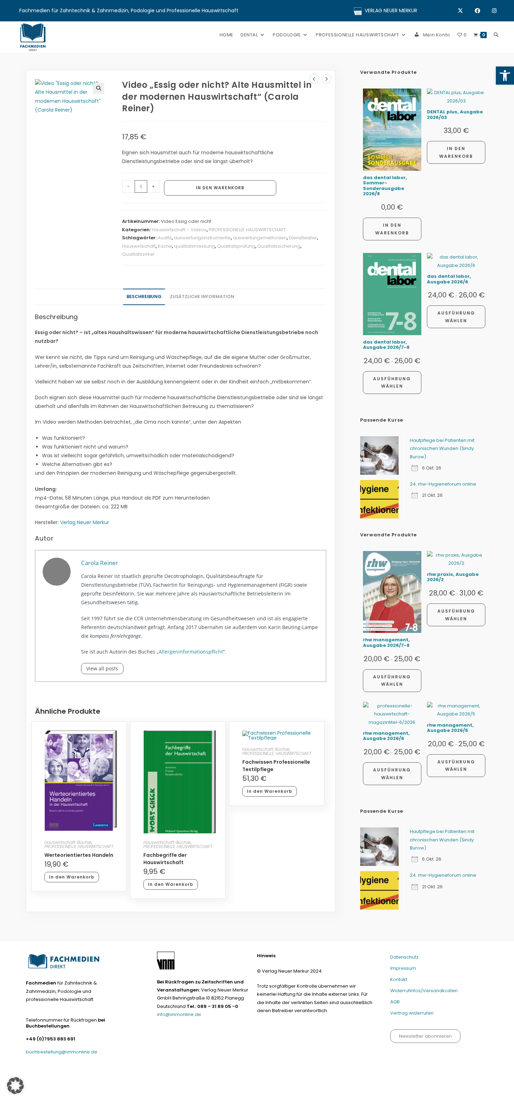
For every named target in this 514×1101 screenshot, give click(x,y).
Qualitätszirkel (138, 254)
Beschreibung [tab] (144, 296)
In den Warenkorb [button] (71, 877)
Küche (165, 246)
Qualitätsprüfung (236, 246)
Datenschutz (404, 957)
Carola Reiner (99, 563)
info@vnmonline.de (179, 1014)
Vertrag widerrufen (412, 1013)
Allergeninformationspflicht (191, 651)
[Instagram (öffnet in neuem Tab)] (494, 10)
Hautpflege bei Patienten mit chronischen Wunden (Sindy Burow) (442, 448)
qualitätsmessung (194, 246)
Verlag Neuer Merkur (84, 522)
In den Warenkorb (220, 188)
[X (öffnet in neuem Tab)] (466, 10)
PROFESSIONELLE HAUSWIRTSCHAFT (247, 229)
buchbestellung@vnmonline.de (61, 1052)
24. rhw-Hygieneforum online (443, 484)
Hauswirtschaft (139, 246)
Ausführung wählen (392, 382)
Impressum (403, 968)
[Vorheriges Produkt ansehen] (314, 79)
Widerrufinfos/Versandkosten (424, 990)
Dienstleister (303, 237)
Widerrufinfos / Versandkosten (398, 1093)
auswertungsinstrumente (202, 237)
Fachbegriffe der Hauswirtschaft (165, 859)
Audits (165, 237)
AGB (395, 1001)
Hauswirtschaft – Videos (179, 229)
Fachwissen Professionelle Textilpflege (276, 765)
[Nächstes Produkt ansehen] (326, 79)
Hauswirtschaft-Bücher (68, 842)
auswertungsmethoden (260, 237)
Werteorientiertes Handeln (78, 855)
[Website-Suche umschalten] (496, 35)
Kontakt (398, 979)
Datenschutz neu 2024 (288, 1093)
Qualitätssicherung (278, 246)
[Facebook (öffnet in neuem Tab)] (483, 10)
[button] (505, 75)
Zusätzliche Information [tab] (202, 296)
